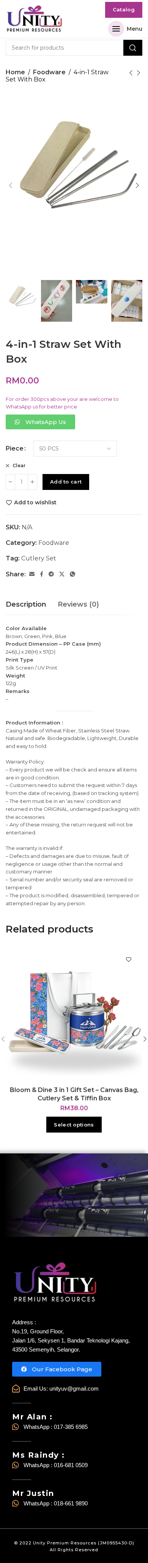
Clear (18, 465)
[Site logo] (34, 19)
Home (15, 72)
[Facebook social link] (41, 574)
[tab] (26, 605)
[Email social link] (32, 574)
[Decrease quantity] (10, 482)
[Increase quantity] (32, 482)
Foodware (49, 72)
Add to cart (66, 482)
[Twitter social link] (62, 574)
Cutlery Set (38, 558)
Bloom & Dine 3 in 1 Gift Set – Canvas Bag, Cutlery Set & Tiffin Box (74, 1094)
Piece (15, 449)
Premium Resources (71, 1543)
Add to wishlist (35, 502)
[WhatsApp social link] (72, 574)
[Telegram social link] (51, 574)
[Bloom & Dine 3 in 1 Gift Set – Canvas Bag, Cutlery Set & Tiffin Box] (74, 1014)
